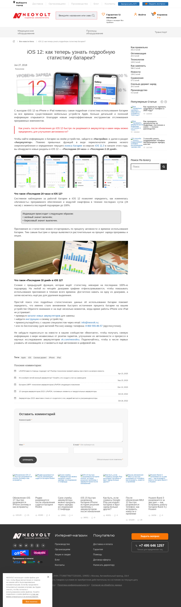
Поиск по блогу (141, 160)
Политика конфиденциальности (73, 585)
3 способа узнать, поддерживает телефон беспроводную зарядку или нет (154, 141)
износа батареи (73, 145)
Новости (136, 72)
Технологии (19, 69)
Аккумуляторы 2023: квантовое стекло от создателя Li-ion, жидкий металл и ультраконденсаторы (58, 398)
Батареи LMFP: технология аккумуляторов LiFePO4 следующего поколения (49, 385)
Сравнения (137, 78)
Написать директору (104, 565)
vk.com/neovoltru (70, 339)
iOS (29, 358)
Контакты (110, 3)
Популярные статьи (144, 101)
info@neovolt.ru (89, 322)
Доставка (37, 3)
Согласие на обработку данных (106, 585)
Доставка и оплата (103, 544)
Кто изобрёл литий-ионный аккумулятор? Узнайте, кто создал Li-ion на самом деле (52, 378)
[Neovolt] (32, 16)
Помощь (97, 554)
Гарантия (98, 549)
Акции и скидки (63, 554)
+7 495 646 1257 (151, 545)
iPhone (52, 358)
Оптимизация (138, 53)
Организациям (57, 3)
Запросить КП (129, 4)
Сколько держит (40, 358)
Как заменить (138, 66)
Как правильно (139, 47)
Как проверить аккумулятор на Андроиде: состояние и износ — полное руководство (154, 125)
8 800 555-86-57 (94, 326)
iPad (59, 358)
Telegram (13, 543)
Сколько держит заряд (143, 84)
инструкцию (32, 319)
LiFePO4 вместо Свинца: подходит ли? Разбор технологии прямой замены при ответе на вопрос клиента (61, 371)
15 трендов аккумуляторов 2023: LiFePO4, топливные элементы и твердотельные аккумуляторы (58, 391)
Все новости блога (26, 42)
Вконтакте (18, 543)
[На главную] (15, 41)
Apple (23, 358)
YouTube (41, 543)
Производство (79, 3)
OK (35, 543)
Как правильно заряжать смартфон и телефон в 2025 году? (154, 108)
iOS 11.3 (99, 145)
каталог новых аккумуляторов (44, 315)
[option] (149, 129)
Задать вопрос (157, 3)
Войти (142, 14)
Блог (96, 3)
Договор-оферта (102, 560)
